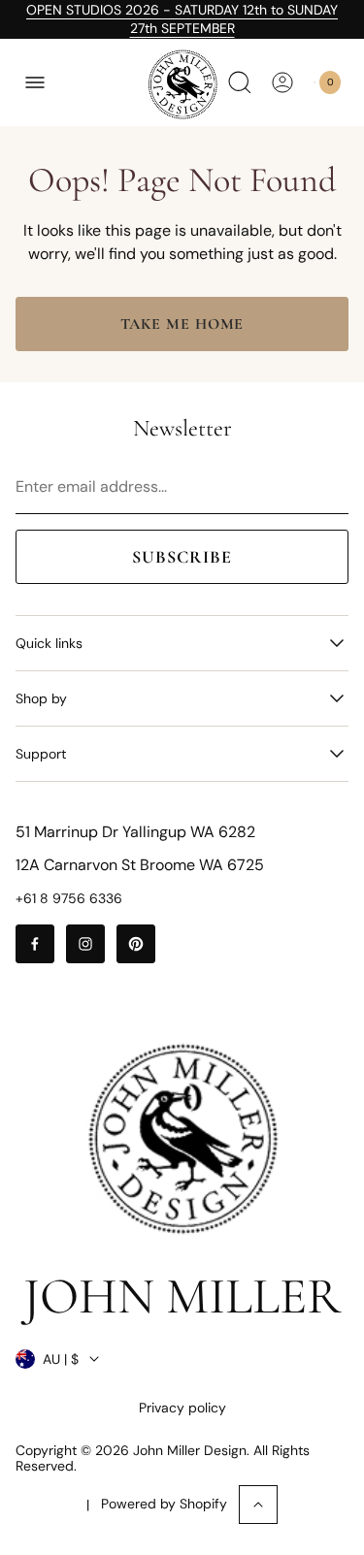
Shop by (41, 698)
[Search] (239, 82)
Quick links (49, 643)
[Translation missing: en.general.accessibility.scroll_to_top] (258, 1504)
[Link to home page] (182, 1139)
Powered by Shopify (164, 1503)
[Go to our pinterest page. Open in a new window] (135, 943)
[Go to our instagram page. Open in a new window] (85, 943)
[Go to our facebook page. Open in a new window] (35, 943)
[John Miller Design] (182, 84)
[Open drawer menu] (35, 82)
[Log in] (282, 82)
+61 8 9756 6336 (69, 898)
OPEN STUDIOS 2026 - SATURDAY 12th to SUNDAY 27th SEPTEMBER (182, 19)
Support (41, 753)
